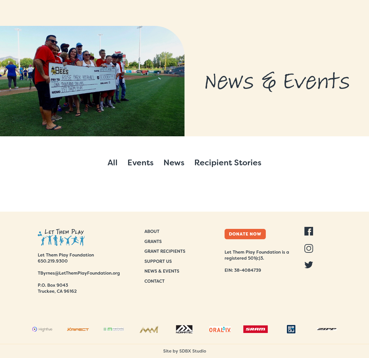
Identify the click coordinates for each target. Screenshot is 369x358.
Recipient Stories (227, 162)
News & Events (161, 271)
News (173, 162)
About (151, 231)
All (113, 162)
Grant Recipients (164, 251)
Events (140, 162)
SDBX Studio (192, 351)
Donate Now (245, 234)
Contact (154, 281)
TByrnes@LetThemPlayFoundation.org (79, 273)
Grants (153, 241)
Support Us (158, 261)
